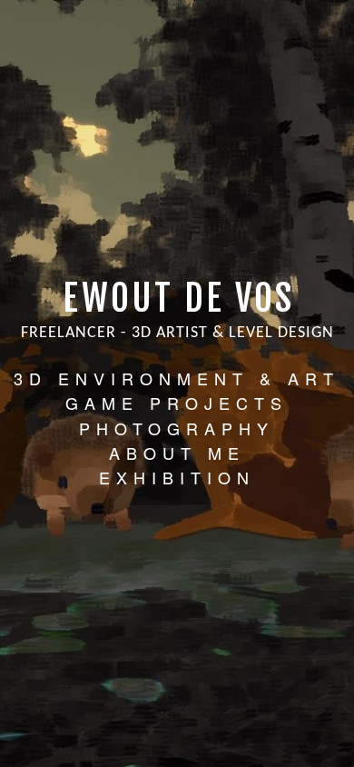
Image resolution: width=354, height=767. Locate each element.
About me (177, 452)
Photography (176, 428)
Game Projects (176, 402)
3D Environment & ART (176, 378)
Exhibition (177, 477)
